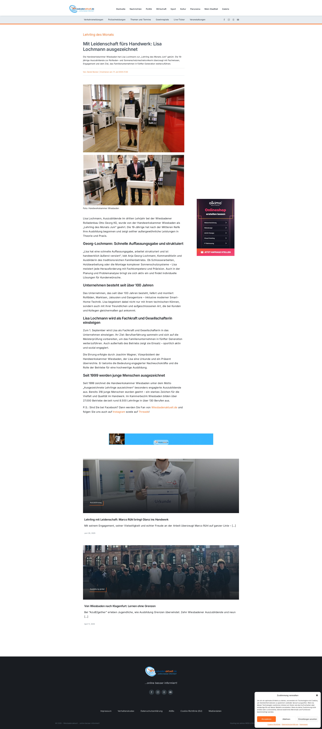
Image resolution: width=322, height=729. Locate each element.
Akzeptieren (266, 719)
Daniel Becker (92, 72)
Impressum (303, 724)
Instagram (119, 411)
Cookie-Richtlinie (274, 724)
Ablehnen (286, 719)
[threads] (233, 20)
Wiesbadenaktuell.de (164, 407)
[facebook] (224, 20)
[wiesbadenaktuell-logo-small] (81, 6)
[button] (317, 695)
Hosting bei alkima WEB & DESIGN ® (244, 723)
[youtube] (238, 20)
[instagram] (229, 20)
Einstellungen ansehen (307, 719)
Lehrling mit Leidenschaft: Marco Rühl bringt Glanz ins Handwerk (126, 519)
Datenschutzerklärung (290, 724)
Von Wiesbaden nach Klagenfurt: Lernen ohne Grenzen (120, 606)
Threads (144, 411)
